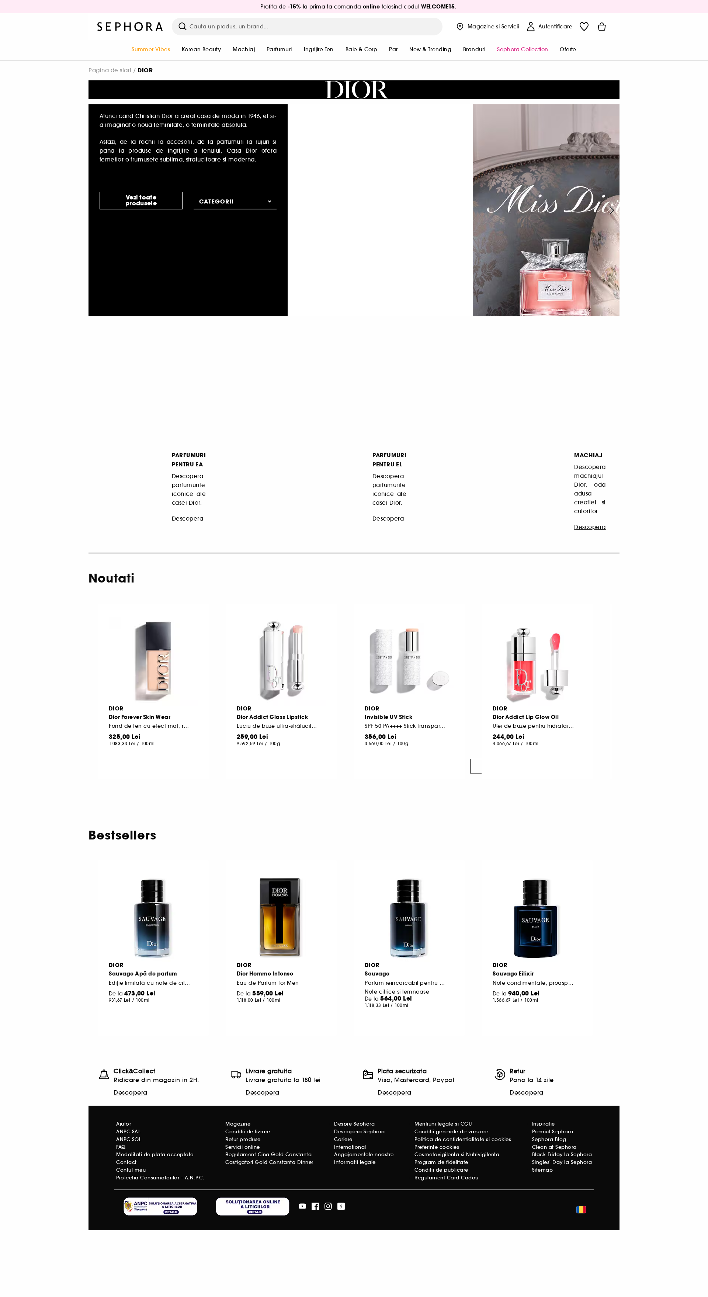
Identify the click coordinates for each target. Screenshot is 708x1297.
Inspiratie (543, 1124)
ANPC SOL (128, 1139)
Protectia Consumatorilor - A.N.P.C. (160, 1178)
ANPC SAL (128, 1132)
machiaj (244, 49)
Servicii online (242, 1147)
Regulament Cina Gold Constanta (268, 1154)
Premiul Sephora (552, 1132)
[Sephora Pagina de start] (130, 26)
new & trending (430, 49)
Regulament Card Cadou (446, 1178)
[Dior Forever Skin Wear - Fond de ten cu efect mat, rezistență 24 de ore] (153, 661)
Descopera (131, 1092)
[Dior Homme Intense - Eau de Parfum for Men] (281, 918)
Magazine (237, 1124)
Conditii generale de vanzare (451, 1132)
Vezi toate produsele (141, 200)
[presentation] (610, 210)
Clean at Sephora (554, 1147)
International (350, 1147)
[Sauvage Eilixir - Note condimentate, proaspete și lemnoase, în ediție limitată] (537, 918)
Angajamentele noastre (364, 1154)
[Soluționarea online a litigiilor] (252, 1206)
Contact (126, 1162)
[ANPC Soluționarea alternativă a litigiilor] (160, 1206)
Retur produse (243, 1139)
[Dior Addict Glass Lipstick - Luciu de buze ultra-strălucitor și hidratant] (281, 661)
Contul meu (131, 1170)
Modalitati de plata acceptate (155, 1154)
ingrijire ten (319, 49)
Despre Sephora (354, 1124)
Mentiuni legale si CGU (443, 1124)
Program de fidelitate (441, 1162)
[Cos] (602, 26)
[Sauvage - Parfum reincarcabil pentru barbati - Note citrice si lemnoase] (409, 918)
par (393, 49)
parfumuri (279, 49)
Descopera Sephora (359, 1132)
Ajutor (123, 1124)
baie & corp (361, 49)
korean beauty (201, 49)
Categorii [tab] (216, 201)
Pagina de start (110, 70)
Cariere (343, 1139)
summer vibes (151, 49)
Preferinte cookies (436, 1147)
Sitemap (542, 1170)
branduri (474, 49)
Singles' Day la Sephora (562, 1162)
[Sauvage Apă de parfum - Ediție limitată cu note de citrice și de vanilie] (153, 918)
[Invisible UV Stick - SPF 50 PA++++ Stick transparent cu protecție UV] (409, 661)
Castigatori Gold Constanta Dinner (269, 1162)
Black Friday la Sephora (562, 1154)
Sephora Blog (549, 1139)
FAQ (121, 1147)
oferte (568, 49)
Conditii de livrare (247, 1132)
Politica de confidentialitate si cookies (462, 1139)
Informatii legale (355, 1162)
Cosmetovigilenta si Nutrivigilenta (456, 1154)
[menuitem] (151, 50)
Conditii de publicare (441, 1170)
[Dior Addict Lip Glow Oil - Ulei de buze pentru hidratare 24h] (537, 661)
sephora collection (522, 49)
